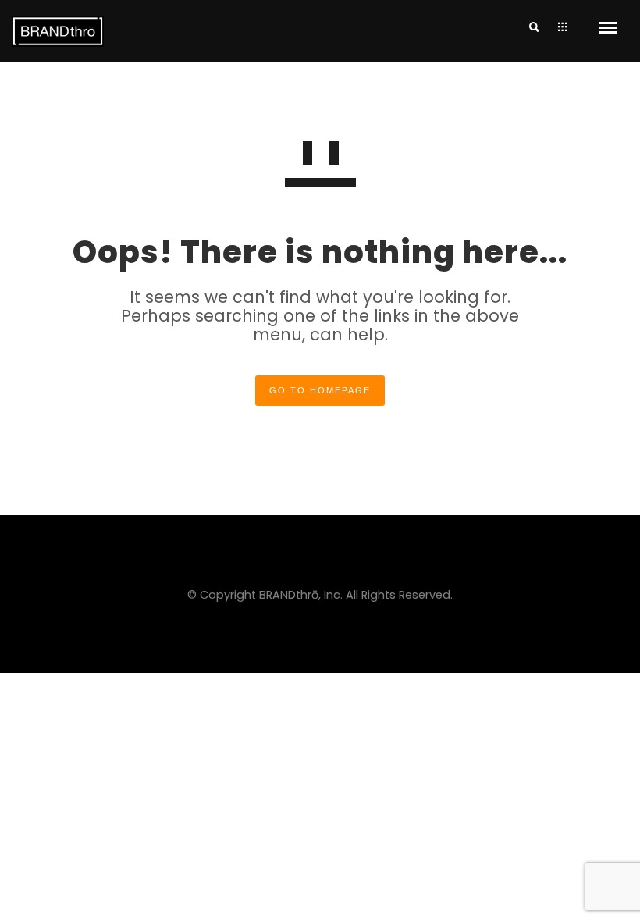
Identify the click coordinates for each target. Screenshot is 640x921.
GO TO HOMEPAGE (320, 390)
